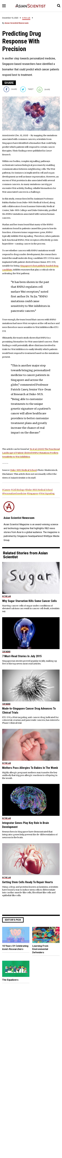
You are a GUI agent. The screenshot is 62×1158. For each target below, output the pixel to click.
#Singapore (32, 493)
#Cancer (6, 489)
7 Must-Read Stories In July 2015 (22, 656)
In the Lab (26, 18)
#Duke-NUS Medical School (39, 489)
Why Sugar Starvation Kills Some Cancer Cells (29, 601)
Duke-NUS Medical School (23, 470)
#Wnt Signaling (47, 493)
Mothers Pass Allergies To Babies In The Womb (30, 768)
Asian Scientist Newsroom (17, 23)
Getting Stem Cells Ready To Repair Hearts (27, 882)
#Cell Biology (18, 489)
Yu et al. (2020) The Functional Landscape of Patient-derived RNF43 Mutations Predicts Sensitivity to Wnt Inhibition (31, 453)
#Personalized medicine (14, 493)
